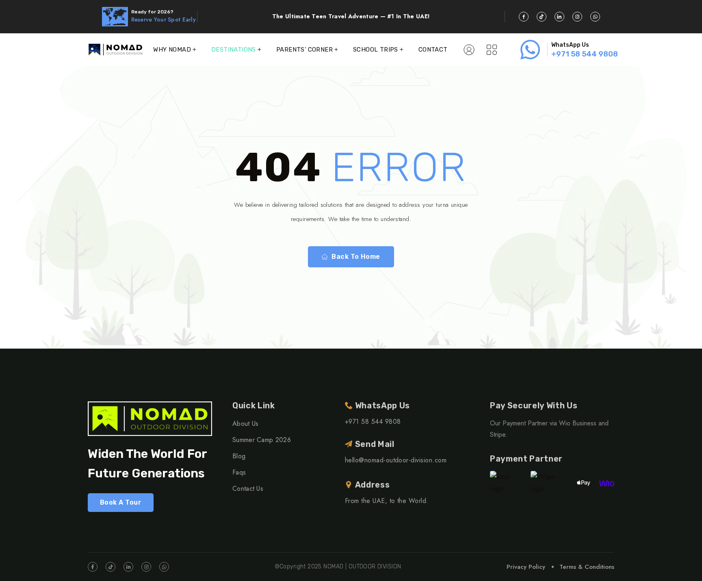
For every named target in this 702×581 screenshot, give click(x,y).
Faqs (239, 472)
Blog (238, 456)
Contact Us (247, 488)
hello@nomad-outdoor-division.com (395, 460)
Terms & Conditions (586, 566)
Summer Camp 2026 (261, 439)
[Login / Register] (469, 49)
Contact (433, 49)
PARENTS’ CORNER (304, 49)
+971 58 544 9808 (584, 54)
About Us (245, 423)
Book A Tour (120, 502)
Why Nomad (172, 49)
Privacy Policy (526, 566)
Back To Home (356, 256)
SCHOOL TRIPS (375, 49)
